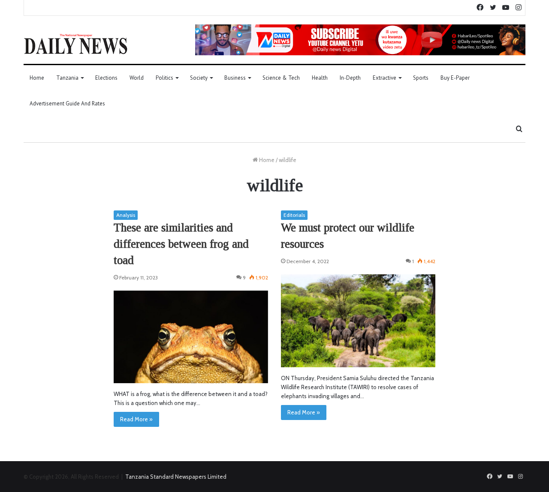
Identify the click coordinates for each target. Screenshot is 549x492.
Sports (420, 77)
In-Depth (350, 77)
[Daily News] (76, 43)
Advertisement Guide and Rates (67, 103)
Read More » (136, 419)
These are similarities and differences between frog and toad (181, 244)
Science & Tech (281, 77)
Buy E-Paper (455, 77)
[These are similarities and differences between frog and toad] (191, 337)
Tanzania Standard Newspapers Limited (175, 476)
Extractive (384, 77)
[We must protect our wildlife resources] (358, 320)
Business (235, 77)
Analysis (125, 215)
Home (37, 77)
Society (199, 77)
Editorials (294, 215)
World (137, 77)
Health (320, 77)
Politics (164, 77)
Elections (106, 77)
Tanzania (67, 77)
